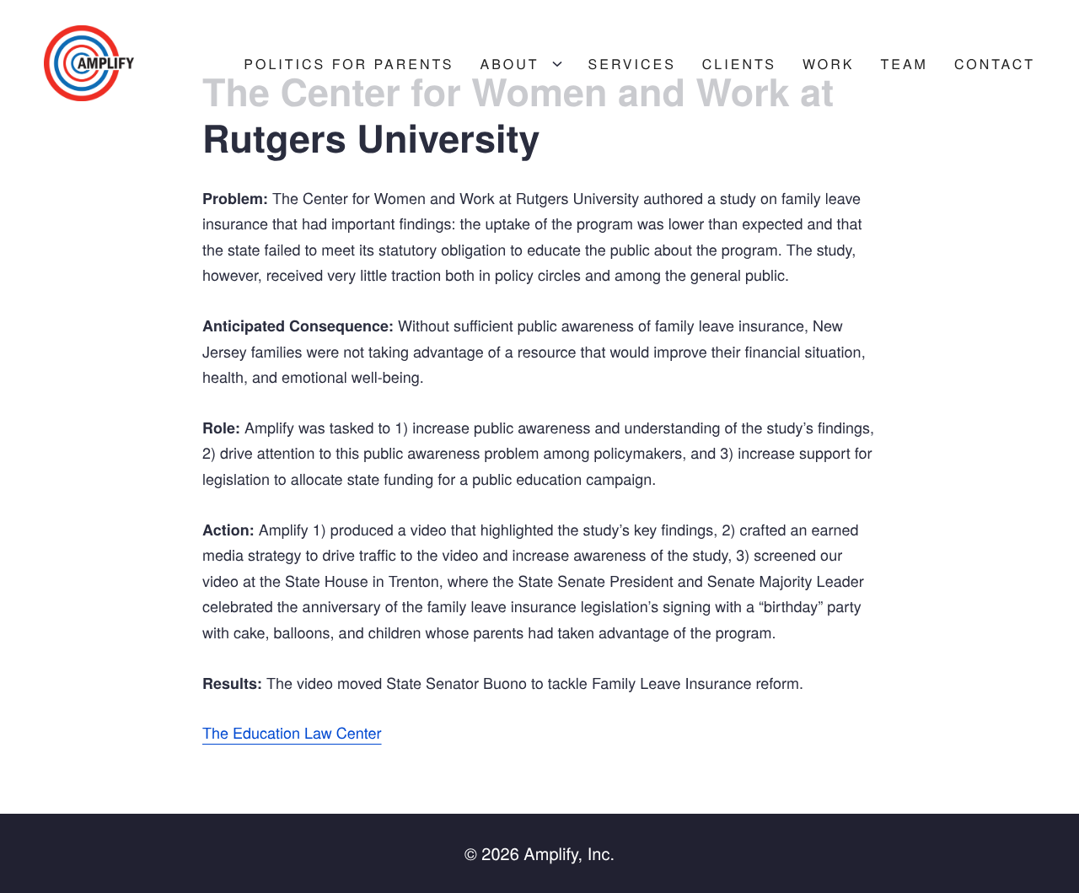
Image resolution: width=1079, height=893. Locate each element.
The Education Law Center (292, 733)
